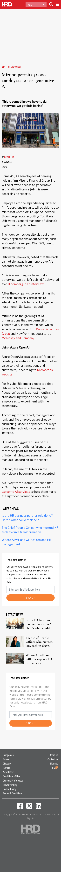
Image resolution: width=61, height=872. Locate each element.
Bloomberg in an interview (25, 284)
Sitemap (54, 763)
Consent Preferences (13, 780)
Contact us (52, 759)
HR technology (14, 66)
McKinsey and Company (18, 338)
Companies (8, 755)
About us (54, 755)
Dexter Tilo (9, 156)
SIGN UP (30, 597)
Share (4, 166)
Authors (6, 767)
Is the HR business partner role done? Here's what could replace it (38, 624)
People (6, 759)
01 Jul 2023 (7, 161)
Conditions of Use (11, 776)
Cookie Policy (9, 789)
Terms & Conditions (12, 793)
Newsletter (8, 772)
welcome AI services (16, 491)
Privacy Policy (10, 784)
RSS (53, 767)
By (8, 156)
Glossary (7, 763)
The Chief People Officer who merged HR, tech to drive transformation (39, 642)
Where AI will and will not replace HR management (39, 659)
